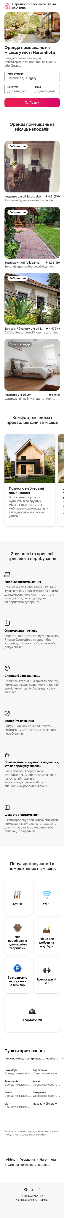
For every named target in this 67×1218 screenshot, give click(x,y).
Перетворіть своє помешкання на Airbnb (34, 6)
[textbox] (18, 91)
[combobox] (32, 78)
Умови (44, 1199)
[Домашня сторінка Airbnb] (7, 6)
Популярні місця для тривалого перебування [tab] (33, 1058)
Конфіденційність (26, 1199)
